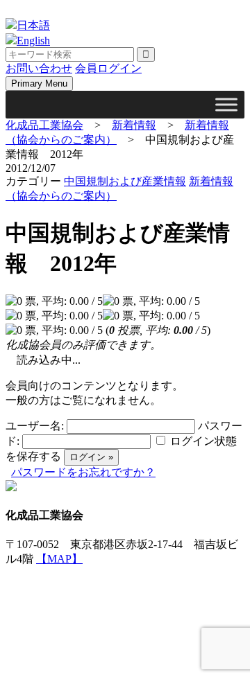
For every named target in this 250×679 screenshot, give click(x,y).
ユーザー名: (35, 426)
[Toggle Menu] (226, 104)
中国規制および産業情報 (125, 181)
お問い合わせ (39, 68)
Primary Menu (39, 83)
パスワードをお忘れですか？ (83, 472)
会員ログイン (108, 68)
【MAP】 (59, 559)
